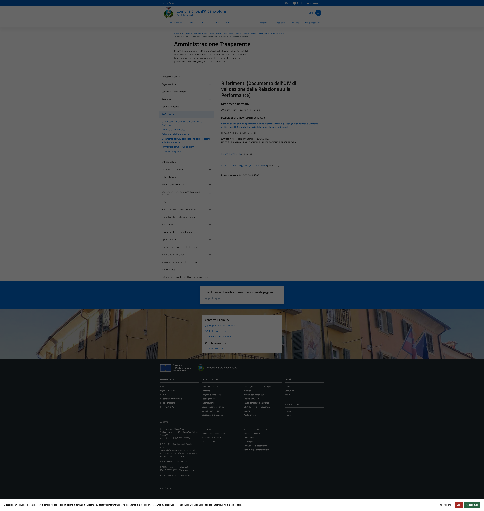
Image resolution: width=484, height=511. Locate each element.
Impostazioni (445, 504)
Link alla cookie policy (232, 504)
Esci (458, 504)
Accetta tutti (472, 504)
